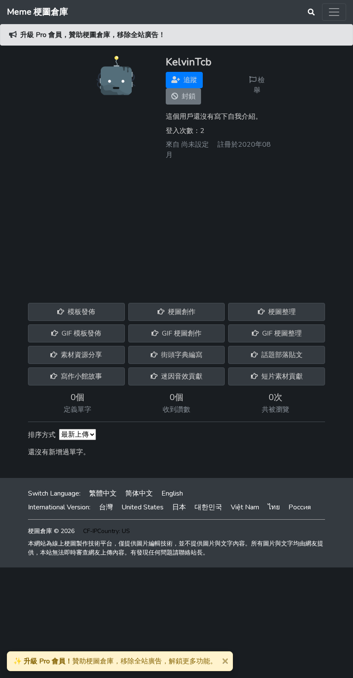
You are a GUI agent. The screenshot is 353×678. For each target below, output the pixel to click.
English (172, 493)
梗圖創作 (180, 312)
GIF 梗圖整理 (281, 333)
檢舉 (259, 85)
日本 (179, 507)
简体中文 (139, 493)
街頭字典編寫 (180, 355)
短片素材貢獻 (281, 376)
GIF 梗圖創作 (180, 333)
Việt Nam (245, 507)
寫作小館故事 (80, 376)
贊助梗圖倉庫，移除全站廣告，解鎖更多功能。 (115, 661)
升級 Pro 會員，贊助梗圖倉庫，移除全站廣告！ (92, 35)
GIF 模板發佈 (80, 333)
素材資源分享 (80, 355)
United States (142, 507)
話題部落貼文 (281, 355)
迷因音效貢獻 (180, 376)
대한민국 (208, 507)
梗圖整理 (281, 312)
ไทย (274, 507)
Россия (299, 507)
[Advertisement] (176, 228)
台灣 (106, 507)
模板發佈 (80, 312)
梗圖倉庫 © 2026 (51, 531)
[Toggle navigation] (334, 12)
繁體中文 (103, 493)
